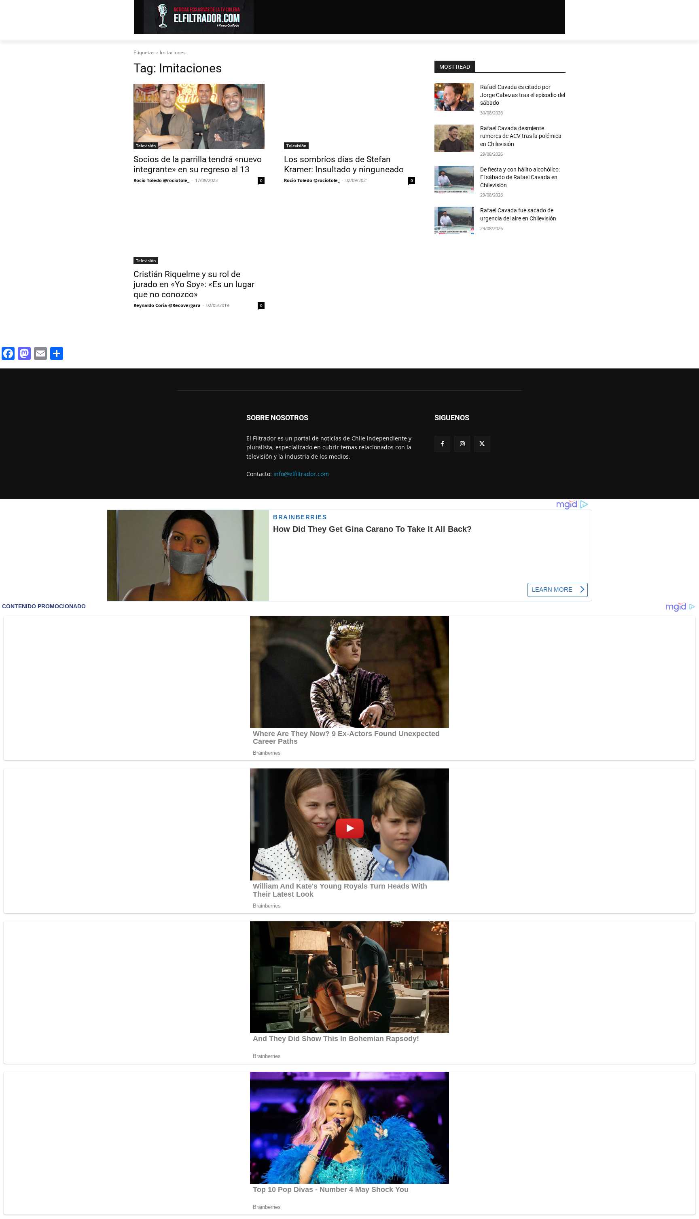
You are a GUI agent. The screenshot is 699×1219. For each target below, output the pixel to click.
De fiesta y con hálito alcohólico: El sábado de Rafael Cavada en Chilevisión (520, 177)
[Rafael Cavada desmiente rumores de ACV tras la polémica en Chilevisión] (454, 138)
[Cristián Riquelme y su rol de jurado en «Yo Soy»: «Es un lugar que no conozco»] (199, 231)
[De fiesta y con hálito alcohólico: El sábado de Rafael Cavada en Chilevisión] (454, 179)
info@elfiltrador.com (301, 474)
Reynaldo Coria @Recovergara (167, 305)
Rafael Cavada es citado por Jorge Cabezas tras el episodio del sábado (522, 95)
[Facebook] (442, 444)
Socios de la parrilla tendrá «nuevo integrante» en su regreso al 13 (197, 164)
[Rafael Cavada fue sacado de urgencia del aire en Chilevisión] (454, 220)
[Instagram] (462, 444)
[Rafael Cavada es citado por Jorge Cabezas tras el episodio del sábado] (454, 97)
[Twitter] (482, 444)
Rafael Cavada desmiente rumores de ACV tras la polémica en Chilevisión (520, 136)
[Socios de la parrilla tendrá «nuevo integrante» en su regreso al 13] (199, 116)
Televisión (146, 145)
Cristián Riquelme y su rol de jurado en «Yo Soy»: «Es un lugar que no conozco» (193, 284)
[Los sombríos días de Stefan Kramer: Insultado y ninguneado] (349, 116)
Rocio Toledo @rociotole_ (161, 180)
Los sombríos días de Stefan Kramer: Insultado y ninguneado (344, 164)
